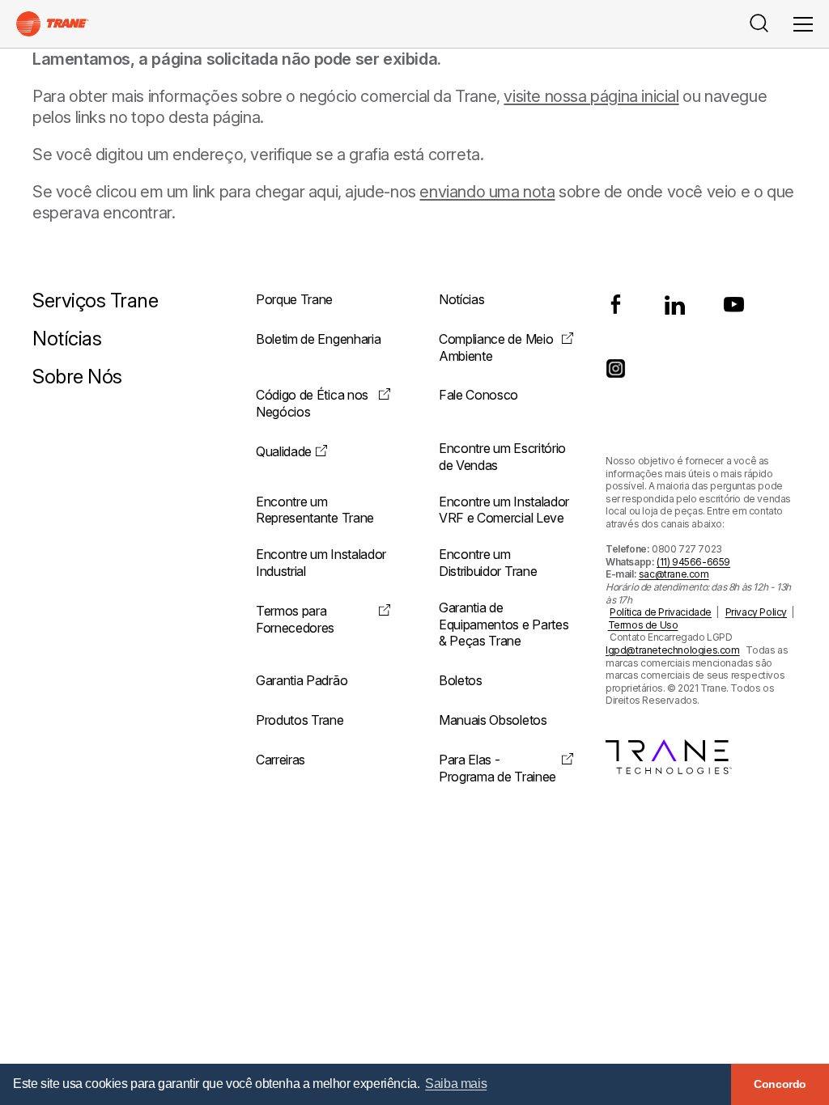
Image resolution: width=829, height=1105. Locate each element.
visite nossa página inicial (591, 96)
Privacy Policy (756, 612)
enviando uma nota (487, 191)
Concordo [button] (780, 1083)
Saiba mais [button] (456, 1083)
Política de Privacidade (661, 612)
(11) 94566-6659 (693, 562)
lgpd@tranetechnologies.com (673, 650)
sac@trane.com (674, 574)
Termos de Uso (643, 625)
